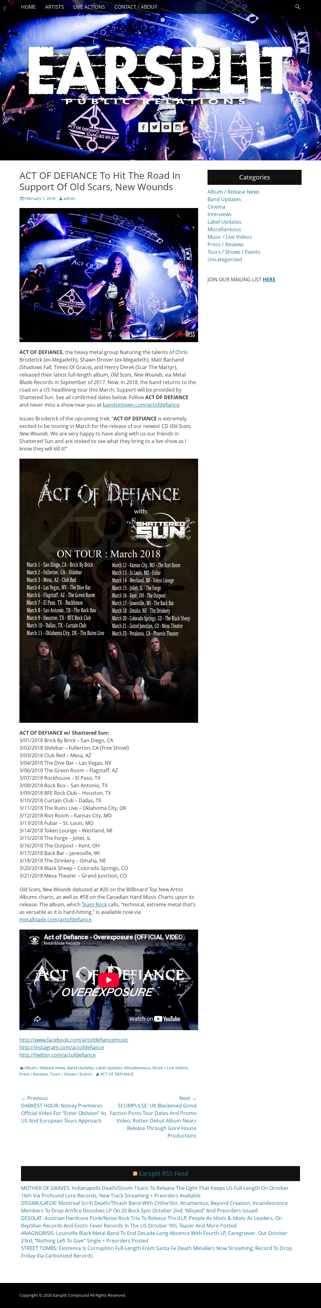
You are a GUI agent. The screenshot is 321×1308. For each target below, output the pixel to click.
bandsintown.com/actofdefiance (141, 404)
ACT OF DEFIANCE (117, 1074)
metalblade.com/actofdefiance (55, 919)
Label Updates (109, 1068)
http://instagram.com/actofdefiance (61, 1047)
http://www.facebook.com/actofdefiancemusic (73, 1039)
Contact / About (135, 6)
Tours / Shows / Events (71, 1074)
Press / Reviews (33, 1074)
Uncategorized (225, 259)
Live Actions (89, 6)
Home (28, 6)
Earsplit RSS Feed (163, 1173)
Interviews (220, 214)
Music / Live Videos (170, 1068)
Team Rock (94, 904)
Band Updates (80, 1068)
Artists (54, 6)
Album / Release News (45, 1068)
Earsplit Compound (71, 1295)
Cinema (216, 206)
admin (69, 198)
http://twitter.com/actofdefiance (57, 1054)
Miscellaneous (137, 1068)
